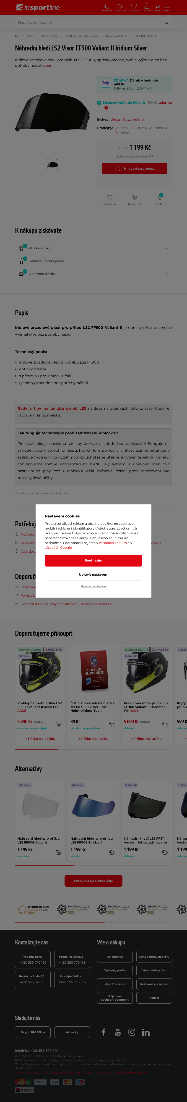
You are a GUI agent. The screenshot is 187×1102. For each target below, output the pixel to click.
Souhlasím (93, 560)
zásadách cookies (113, 543)
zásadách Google (58, 548)
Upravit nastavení (93, 574)
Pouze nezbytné (93, 586)
